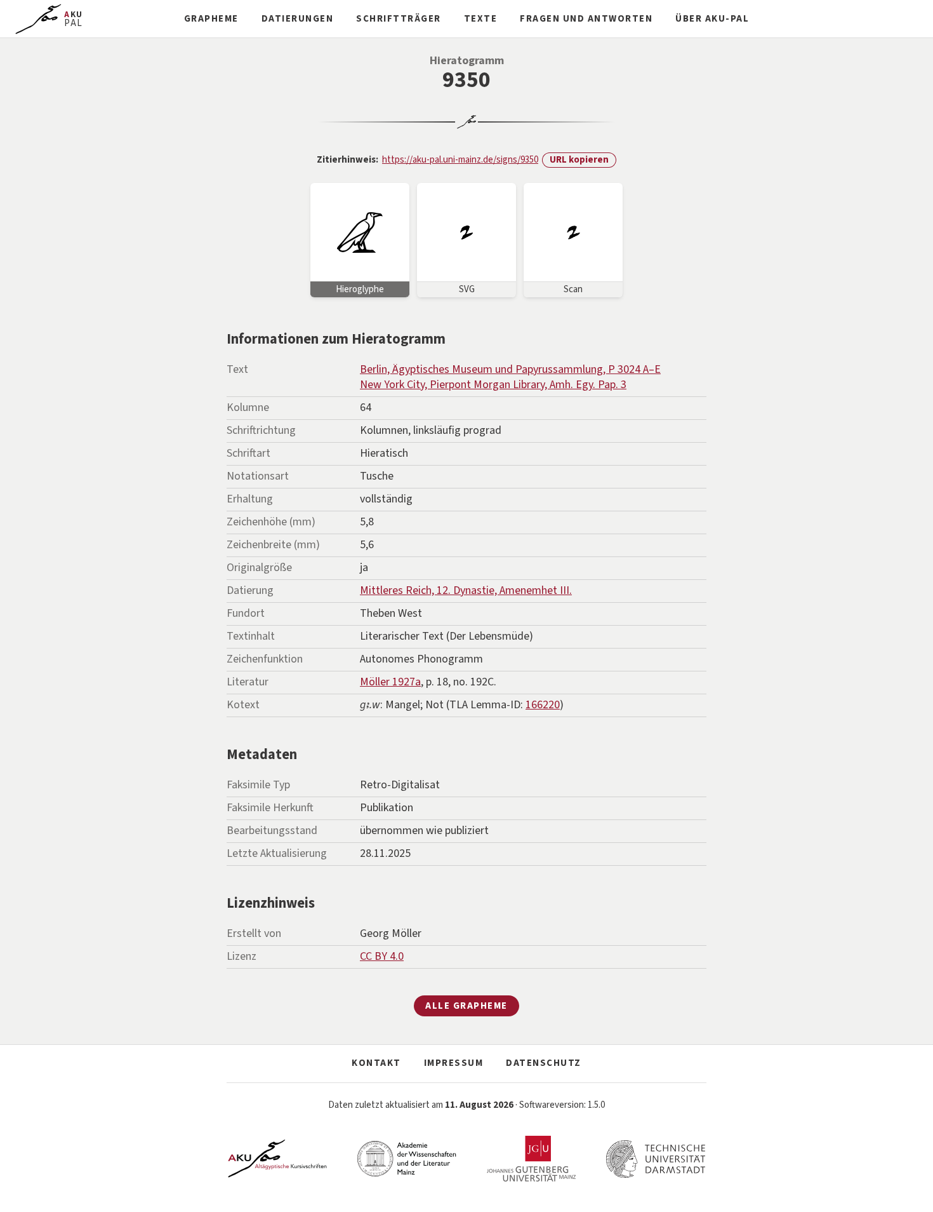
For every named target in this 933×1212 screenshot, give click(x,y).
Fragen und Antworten (586, 18)
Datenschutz (543, 1063)
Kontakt (376, 1063)
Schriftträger (398, 18)
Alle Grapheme (466, 1006)
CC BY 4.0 (382, 956)
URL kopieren (579, 159)
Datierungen (297, 18)
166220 (543, 705)
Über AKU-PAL (712, 18)
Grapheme (211, 18)
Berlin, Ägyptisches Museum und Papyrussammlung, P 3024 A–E (510, 369)
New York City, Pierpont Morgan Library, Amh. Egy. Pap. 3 (493, 385)
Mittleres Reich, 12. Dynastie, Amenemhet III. (466, 590)
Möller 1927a (390, 682)
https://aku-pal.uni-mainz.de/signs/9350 (460, 159)
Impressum (454, 1063)
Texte (481, 18)
